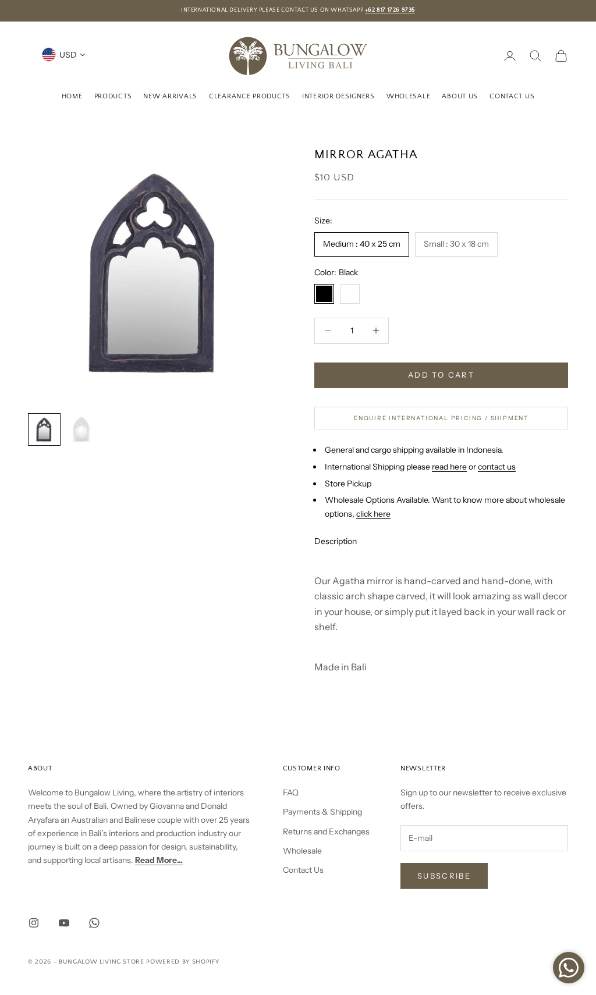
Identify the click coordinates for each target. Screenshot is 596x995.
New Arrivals (170, 96)
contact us (497, 466)
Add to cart (441, 374)
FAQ (291, 792)
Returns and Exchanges (326, 831)
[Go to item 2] (81, 429)
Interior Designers (338, 96)
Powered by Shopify (182, 961)
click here (373, 514)
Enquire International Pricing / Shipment (441, 418)
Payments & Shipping (322, 811)
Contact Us (511, 96)
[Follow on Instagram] (34, 923)
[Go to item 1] (44, 429)
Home (72, 96)
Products (113, 96)
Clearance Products (249, 96)
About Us (460, 96)
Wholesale (408, 96)
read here (449, 466)
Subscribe (444, 875)
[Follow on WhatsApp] (94, 923)
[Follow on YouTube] (64, 923)
